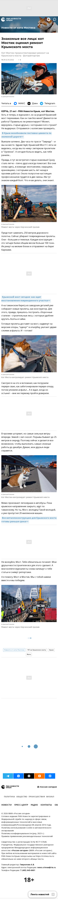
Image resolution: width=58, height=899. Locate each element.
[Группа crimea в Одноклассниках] (39, 776)
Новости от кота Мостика (14, 650)
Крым (51, 650)
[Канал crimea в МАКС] (50, 776)
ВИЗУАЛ (50, 796)
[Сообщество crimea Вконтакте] (18, 776)
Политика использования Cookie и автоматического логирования (26, 829)
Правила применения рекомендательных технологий (27, 836)
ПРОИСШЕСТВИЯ (37, 796)
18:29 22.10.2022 (7, 60)
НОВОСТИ (6, 805)
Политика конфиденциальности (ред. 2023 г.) (22, 833)
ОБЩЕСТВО (21, 796)
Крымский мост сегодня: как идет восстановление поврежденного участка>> (25, 299)
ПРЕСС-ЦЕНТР (21, 805)
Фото (29, 654)
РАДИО (34, 805)
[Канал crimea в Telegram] (8, 776)
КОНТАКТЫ (46, 805)
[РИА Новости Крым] (11, 19)
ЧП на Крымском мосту (36, 650)
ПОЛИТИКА (9, 796)
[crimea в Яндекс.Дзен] (29, 776)
